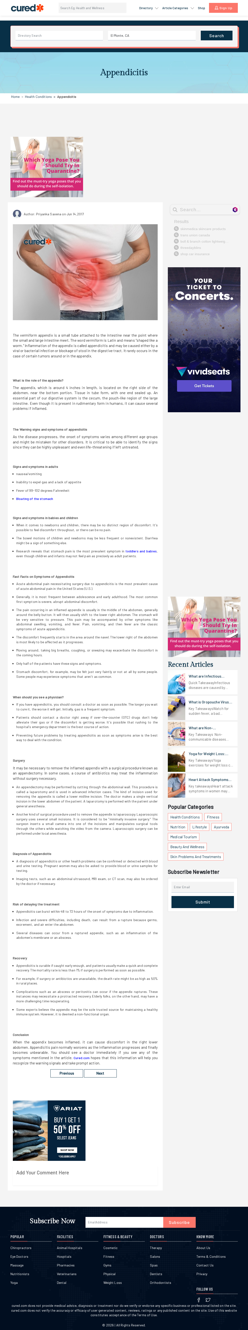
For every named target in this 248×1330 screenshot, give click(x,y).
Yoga (14, 1282)
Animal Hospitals (69, 1248)
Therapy (156, 1248)
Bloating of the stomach (34, 499)
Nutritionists (20, 1274)
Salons (155, 1256)
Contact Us (205, 1265)
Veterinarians (67, 1274)
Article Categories (175, 8)
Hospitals (64, 1256)
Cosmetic (110, 1248)
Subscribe (179, 1222)
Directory (146, 8)
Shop (201, 8)
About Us (203, 1248)
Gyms (107, 1265)
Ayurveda (221, 826)
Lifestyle (199, 826)
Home (15, 96)
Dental (62, 1282)
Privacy (202, 1274)
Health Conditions (38, 96)
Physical (109, 1274)
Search (216, 35)
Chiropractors (21, 1248)
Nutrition (177, 826)
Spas (154, 1265)
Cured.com (82, 1058)
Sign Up (225, 8)
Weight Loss (112, 1282)
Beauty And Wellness (187, 846)
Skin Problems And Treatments (195, 856)
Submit (202, 901)
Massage (17, 1265)
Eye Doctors (19, 1256)
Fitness (213, 817)
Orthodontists (160, 1282)
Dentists (156, 1274)
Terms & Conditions (211, 1256)
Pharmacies (66, 1265)
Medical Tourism (183, 836)
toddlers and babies (141, 551)
